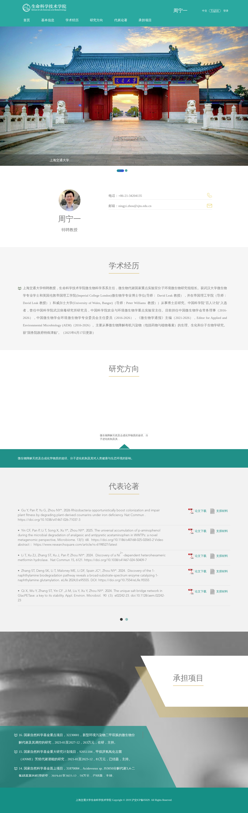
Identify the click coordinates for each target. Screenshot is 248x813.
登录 (225, 10)
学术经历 (72, 20)
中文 (204, 10)
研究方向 (96, 20)
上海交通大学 (59, 160)
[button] (18, 100)
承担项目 (145, 20)
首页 (26, 20)
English (215, 10)
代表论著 (120, 20)
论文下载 (200, 510)
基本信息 (47, 20)
